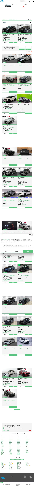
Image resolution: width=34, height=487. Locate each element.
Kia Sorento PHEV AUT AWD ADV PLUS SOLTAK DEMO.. (9, 35)
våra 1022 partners (6, 239)
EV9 (9, 464)
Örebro (26, 451)
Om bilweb (30, 476)
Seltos (18, 466)
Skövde (18, 447)
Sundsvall (18, 451)
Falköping (2, 446)
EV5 (9, 462)
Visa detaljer (29, 248)
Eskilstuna (2, 445)
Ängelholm (27, 450)
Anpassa (16, 251)
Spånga (18, 448)
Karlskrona (10, 445)
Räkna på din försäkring (6, 430)
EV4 (1, 469)
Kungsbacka (10, 449)
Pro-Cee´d (18, 463)
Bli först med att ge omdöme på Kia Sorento (17, 459)
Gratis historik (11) (23, 204)
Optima (10, 469)
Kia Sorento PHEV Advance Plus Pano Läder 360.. (24, 199)
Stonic (26, 463)
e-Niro (2, 465)
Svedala (18, 452)
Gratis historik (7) (8, 383)
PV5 (18, 464)
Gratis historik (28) (23, 383)
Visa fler (17, 409)
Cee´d (2, 464)
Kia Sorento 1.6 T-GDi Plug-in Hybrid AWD (24, 84)
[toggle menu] (33, 1)
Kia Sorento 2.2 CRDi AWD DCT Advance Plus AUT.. (24, 274)
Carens (2, 462)
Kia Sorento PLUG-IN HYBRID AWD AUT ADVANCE (9, 306)
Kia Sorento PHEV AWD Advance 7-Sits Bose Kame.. (9, 126)
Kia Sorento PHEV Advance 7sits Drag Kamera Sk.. (9, 231)
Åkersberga (27, 447)
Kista (10, 447)
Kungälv (10, 450)
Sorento (18, 467)
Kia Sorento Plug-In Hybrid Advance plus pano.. (9, 274)
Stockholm (18, 449)
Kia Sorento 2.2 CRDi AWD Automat (8, 104)
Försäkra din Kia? (19, 6)
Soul (18, 468)
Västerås (27, 445)
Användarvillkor (30, 478)
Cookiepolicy (25, 478)
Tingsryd (18, 453)
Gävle (2, 451)
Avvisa (6, 251)
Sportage (18, 469)
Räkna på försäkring (5, 40)
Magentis (10, 466)
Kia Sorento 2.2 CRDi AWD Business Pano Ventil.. (24, 347)
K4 (9, 465)
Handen (2, 453)
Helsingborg (2, 454)
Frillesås (2, 448)
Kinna (10, 446)
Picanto (18, 462)
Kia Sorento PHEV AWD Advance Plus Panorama (8, 178)
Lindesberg (10, 453)
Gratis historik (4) (8, 279)
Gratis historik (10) (23, 88)
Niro (9, 467)
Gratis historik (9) (8, 257)
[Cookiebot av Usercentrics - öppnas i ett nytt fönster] (29, 235)
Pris (13, 19)
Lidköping (10, 452)
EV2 (1, 467)
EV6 (9, 463)
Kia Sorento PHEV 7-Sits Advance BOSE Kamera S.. (9, 157)
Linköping (10, 454)
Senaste (6, 19)
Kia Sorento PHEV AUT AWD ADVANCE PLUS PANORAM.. (9, 379)
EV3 (1, 468)
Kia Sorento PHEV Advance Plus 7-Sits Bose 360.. (24, 157)
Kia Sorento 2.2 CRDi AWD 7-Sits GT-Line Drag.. (24, 35)
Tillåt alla (28, 251)
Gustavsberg (2, 450)
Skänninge (18, 445)
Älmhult (26, 448)
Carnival (2, 463)
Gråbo (2, 449)
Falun (1, 447)
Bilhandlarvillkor (30, 477)
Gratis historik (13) (8, 88)
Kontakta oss (25, 476)
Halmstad (2, 452)
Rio (17, 465)
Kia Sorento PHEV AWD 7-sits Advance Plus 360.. (24, 105)
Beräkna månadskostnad (11, 36)
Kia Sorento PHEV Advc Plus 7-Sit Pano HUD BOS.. (24, 231)
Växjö (26, 446)
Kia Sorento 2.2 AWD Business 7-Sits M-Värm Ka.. (9, 399)
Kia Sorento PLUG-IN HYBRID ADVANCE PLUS (9, 347)
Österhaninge (27, 452)
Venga (26, 464)
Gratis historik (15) (8, 108)
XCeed (26, 465)
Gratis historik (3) (8, 39)
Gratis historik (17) (8, 203)
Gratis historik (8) (8, 130)
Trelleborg (18, 454)
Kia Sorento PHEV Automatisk (7, 84)
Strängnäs (18, 450)
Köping (10, 451)
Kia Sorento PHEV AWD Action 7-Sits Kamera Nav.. (23, 379)
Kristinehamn (11, 448)
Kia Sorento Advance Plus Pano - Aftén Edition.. (24, 178)
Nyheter (25, 477)
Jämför (5, 42)
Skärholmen (19, 446)
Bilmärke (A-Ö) (10, 19)
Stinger (26, 462)
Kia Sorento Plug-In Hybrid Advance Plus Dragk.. (9, 64)
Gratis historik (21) (23, 39)
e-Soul (2, 466)
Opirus (10, 468)
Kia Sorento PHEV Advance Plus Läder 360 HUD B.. (9, 199)
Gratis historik (23, 331)
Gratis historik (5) (23, 183)
